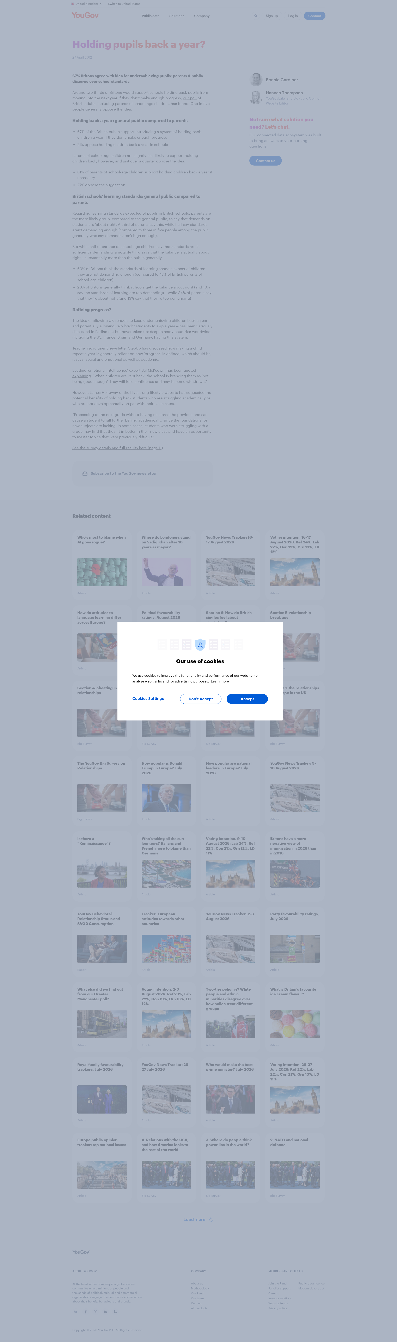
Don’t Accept (201, 699)
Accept (247, 699)
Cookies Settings (148, 698)
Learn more (220, 681)
